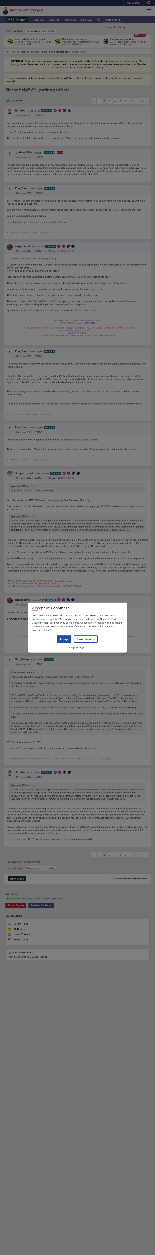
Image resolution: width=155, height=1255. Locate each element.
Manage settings (75, 647)
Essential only (85, 639)
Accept (64, 639)
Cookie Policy (107, 619)
